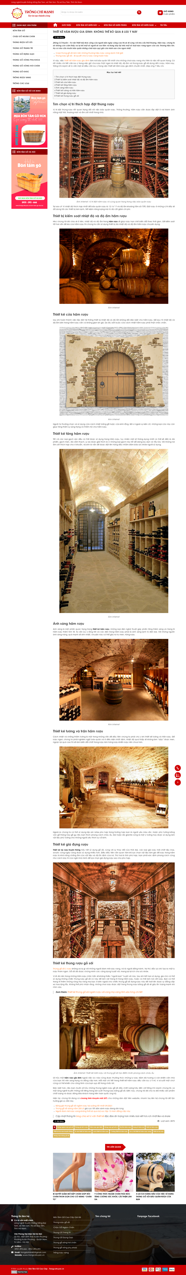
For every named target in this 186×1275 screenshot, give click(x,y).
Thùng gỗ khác (21, 72)
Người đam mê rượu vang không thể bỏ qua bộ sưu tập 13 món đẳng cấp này (93, 1111)
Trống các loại (21, 84)
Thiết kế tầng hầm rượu (65, 85)
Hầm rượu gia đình (96, 1127)
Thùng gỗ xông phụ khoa (26, 60)
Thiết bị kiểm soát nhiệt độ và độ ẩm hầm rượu (76, 80)
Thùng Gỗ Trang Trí (23, 48)
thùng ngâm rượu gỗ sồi (65, 1127)
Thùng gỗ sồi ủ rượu (81, 1127)
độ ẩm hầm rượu (125, 1127)
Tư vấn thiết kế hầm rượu (83, 1131)
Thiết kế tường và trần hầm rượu (69, 91)
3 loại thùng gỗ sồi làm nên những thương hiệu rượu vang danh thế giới (89, 53)
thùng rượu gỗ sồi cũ (111, 1127)
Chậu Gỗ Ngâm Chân (24, 37)
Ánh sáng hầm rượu (63, 88)
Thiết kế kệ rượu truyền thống (63, 1131)
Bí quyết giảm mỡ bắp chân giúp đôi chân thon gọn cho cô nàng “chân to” (72, 1197)
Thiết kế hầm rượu (152, 1127)
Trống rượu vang (22, 78)
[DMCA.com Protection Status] (19, 1272)
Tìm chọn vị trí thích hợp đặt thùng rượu (72, 77)
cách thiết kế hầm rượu (100, 1131)
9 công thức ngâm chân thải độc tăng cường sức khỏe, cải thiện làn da (113, 1197)
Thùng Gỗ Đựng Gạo (23, 54)
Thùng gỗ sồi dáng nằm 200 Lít (70, 1109)
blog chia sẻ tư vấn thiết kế (90, 1116)
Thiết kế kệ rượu (158, 1131)
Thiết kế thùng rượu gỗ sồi (66, 96)
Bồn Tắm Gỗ (19, 31)
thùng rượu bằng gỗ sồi (61, 1136)
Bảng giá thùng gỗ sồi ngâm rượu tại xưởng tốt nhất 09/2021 (84, 1106)
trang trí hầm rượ (138, 1127)
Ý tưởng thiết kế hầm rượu (119, 1131)
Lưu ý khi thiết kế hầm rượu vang (140, 1131)
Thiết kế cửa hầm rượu (65, 82)
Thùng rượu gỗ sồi (22, 43)
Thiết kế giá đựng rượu (65, 93)
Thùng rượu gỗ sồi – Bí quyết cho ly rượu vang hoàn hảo (82, 56)
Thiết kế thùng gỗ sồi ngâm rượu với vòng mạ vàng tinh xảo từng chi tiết (105, 992)
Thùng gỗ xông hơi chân (26, 66)
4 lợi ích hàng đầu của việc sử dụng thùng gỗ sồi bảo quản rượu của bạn (155, 1197)
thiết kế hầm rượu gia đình (76, 61)
